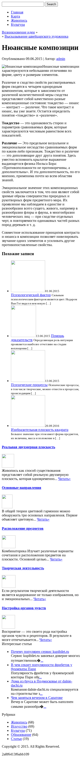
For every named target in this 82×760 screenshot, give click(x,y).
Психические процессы (29, 385)
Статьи (16, 739)
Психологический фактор (31, 295)
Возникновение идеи (18, 32)
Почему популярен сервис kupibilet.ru (40, 652)
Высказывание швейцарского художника (36, 36)
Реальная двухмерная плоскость (28, 447)
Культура (18, 24)
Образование (21, 735)
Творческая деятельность (23, 568)
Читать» (64, 479)
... (42, 660)
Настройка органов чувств (24, 608)
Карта (15, 16)
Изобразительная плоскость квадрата (39, 430)
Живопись (19, 20)
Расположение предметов (23, 528)
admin (60, 59)
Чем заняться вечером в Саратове (37, 698)
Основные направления (21, 488)
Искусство (19, 726)
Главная (17, 12)
